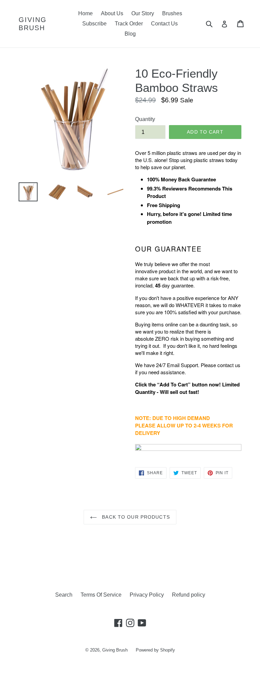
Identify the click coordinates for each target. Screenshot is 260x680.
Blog (130, 34)
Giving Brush (33, 24)
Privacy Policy (147, 595)
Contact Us (164, 23)
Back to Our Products (135, 517)
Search (63, 595)
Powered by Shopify (155, 650)
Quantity (145, 119)
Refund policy (188, 595)
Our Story (142, 13)
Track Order (129, 23)
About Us (112, 13)
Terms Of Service (101, 595)
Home (85, 13)
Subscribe (94, 23)
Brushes (172, 13)
